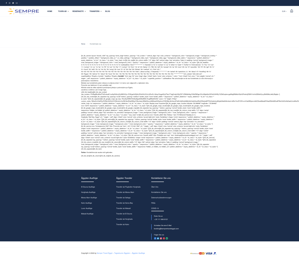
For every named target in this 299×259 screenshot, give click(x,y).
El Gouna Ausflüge (88, 187)
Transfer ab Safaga (123, 197)
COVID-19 (155, 208)
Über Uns (154, 187)
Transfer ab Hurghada (124, 219)
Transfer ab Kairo (122, 224)
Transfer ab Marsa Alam (125, 192)
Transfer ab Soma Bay (124, 203)
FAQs (153, 203)
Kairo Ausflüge (86, 203)
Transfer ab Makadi (123, 208)
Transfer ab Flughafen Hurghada (128, 187)
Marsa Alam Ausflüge (89, 197)
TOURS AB (62, 11)
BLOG (107, 11)
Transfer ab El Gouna (124, 213)
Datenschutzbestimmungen (161, 197)
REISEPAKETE (78, 11)
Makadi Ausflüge (87, 213)
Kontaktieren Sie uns (159, 192)
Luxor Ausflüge (86, 208)
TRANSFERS (94, 11)
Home (49, 11)
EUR (284, 11)
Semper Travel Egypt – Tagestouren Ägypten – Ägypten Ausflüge (121, 253)
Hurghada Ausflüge (88, 192)
